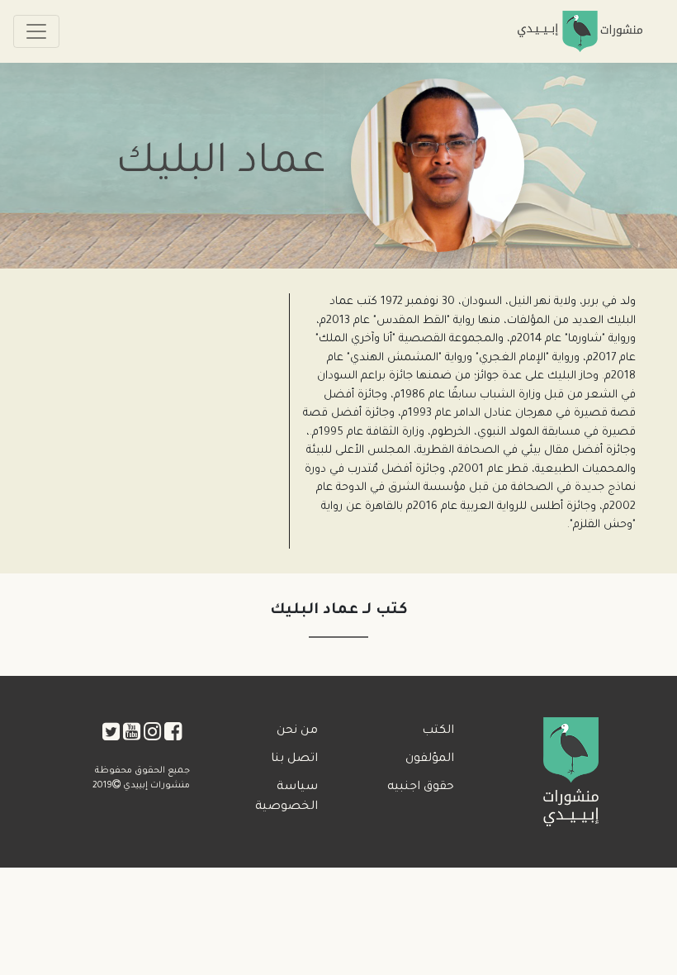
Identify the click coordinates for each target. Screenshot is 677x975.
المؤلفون (429, 759)
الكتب (438, 731)
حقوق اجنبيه (420, 787)
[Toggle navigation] (36, 31)
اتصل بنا (294, 759)
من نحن (297, 731)
